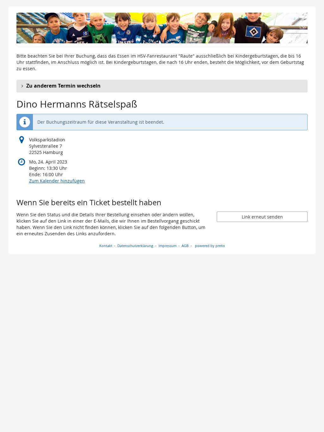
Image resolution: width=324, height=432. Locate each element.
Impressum (168, 245)
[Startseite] (162, 28)
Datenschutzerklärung (135, 245)
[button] (162, 86)
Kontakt (105, 245)
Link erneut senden (262, 217)
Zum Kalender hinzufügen (57, 181)
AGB (185, 245)
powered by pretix (210, 245)
